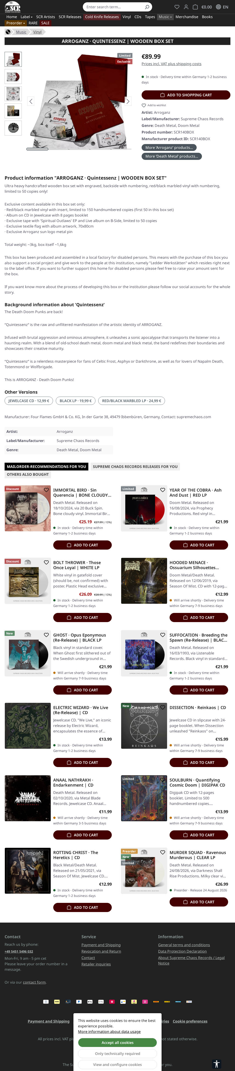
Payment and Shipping (101, 944)
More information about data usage (109, 1031)
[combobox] (112, 6)
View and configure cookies (117, 1064)
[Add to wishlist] (45, 490)
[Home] (8, 31)
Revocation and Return (101, 951)
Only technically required (117, 1053)
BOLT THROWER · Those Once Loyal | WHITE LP (77, 565)
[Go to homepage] (13, 7)
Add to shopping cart (189, 94)
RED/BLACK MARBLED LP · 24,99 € (131, 400)
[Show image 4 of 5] (100, 149)
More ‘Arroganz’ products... (169, 147)
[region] (68, 101)
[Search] (147, 6)
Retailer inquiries (96, 964)
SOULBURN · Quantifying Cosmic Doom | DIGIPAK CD (197, 782)
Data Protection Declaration (182, 951)
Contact (88, 957)
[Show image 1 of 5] (37, 149)
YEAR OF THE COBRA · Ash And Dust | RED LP (196, 492)
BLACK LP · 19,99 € (76, 400)
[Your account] (186, 7)
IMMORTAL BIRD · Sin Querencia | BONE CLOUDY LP (80, 492)
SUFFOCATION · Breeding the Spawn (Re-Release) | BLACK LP (198, 637)
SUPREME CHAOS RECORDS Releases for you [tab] (135, 466)
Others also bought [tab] (28, 474)
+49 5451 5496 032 (19, 951)
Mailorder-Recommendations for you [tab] (46, 466)
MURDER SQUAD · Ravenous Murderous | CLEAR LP (198, 855)
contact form (34, 982)
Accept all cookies (118, 1042)
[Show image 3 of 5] (80, 149)
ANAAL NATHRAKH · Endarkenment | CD (73, 782)
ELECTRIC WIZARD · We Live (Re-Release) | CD (80, 710)
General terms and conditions (184, 944)
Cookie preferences (190, 1021)
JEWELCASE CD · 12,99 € (28, 400)
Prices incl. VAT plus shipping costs (171, 63)
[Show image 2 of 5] (58, 149)
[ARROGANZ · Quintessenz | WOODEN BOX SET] (79, 101)
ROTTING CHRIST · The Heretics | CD (75, 855)
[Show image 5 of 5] (121, 149)
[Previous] (30, 101)
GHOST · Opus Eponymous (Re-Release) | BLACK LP (79, 637)
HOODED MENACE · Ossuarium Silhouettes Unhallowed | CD (192, 565)
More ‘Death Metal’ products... (171, 156)
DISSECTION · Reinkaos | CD (198, 707)
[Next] (128, 101)
